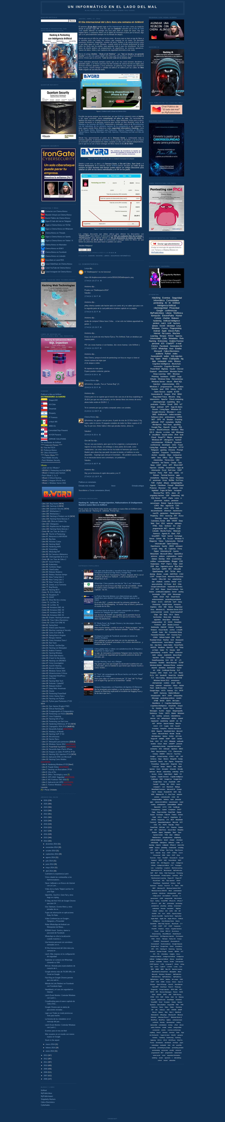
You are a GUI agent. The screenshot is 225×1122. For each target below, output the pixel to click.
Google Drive (178, 779)
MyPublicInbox (46, 1093)
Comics (164, 328)
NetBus (168, 979)
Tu (172, 885)
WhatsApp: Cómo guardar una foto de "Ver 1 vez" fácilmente (117, 583)
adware (175, 488)
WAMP (180, 1009)
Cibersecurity (177, 751)
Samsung (163, 693)
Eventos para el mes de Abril (56, 1031)
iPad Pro (180, 1040)
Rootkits (161, 663)
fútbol (179, 683)
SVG (157, 997)
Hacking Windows (55, 653)
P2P (178, 534)
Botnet (163, 503)
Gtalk (154, 817)
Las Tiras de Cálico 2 (58, 559)
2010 (46, 1065)
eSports (158, 845)
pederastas (170, 903)
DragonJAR (52, 400)
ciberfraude (154, 842)
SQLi (161, 526)
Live (163, 787)
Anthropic (167, 749)
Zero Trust (171, 794)
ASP (153, 723)
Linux (178, 326)
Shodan (170, 419)
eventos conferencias (174, 1030)
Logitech (162, 966)
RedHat (166, 640)
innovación (158, 366)
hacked (178, 440)
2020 (46, 821)
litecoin (159, 771)
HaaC (165, 673)
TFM (166, 835)
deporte (154, 668)
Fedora (174, 814)
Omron (174, 982)
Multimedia (155, 627)
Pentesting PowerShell (57, 693)
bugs (179, 376)
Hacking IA (54, 506)
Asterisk (158, 852)
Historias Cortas (55, 542)
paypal (180, 718)
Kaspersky (161, 819)
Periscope (178, 987)
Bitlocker (178, 723)
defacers (171, 842)
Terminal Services (167, 475)
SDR (175, 792)
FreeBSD (156, 941)
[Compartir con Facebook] (87, 250)
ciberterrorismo (157, 642)
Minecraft (154, 974)
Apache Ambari (176, 913)
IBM (168, 521)
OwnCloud (163, 987)
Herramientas (177, 379)
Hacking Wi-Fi (54, 590)
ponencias (165, 1050)
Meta (165, 615)
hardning (178, 1037)
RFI (157, 675)
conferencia (155, 445)
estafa (170, 1027)
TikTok (172, 571)
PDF (165, 473)
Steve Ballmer (161, 1004)
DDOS (170, 622)
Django (179, 812)
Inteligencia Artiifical (163, 865)
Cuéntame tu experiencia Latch (56, 874)
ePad (176, 1025)
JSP (181, 756)
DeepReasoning (158, 660)
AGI (166, 911)
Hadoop (170, 691)
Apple (164, 331)
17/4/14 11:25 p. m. (93, 348)
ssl (182, 473)
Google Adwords (177, 944)
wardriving (164, 721)
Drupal (180, 706)
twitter (166, 356)
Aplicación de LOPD (55, 782)
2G (177, 721)
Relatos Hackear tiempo (58, 575)
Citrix (174, 445)
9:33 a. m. (112, 252)
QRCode (162, 827)
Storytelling (53, 549)
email (173, 683)
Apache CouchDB (157, 916)
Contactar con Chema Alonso (56, 211)
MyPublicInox (177, 976)
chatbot (159, 483)
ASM (158, 670)
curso (177, 498)
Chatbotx (161, 928)
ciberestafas (158, 460)
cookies (166, 683)
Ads (151, 645)
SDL (163, 880)
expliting (152, 1032)
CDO (177, 506)
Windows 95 (160, 794)
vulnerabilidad (171, 804)
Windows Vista (164, 379)
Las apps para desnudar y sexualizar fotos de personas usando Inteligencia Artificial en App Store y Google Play (118, 572)
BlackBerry (156, 703)
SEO (161, 516)
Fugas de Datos (166, 490)
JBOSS (153, 819)
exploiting (171, 402)
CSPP (152, 576)
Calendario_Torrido (158, 521)
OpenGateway (157, 571)
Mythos (165, 736)
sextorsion (179, 652)
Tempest (154, 630)
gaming (163, 450)
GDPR (164, 569)
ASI (159, 913)
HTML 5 (171, 756)
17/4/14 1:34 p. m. (93, 296)
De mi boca (175, 931)
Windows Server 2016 (57, 483)
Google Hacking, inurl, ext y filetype (108, 662)
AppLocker (178, 916)
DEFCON (167, 602)
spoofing (177, 424)
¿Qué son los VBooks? (51, 468)
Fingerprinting (175, 328)
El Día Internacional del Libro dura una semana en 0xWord (111, 22)
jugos (181, 1042)
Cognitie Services (176, 928)
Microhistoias (167, 870)
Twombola (179, 1007)
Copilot (166, 726)
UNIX (156, 741)
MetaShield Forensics (158, 789)
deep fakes (166, 620)
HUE (165, 860)
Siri (174, 526)
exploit (169, 392)
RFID (178, 637)
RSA (168, 559)
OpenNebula (178, 984)
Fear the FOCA (49, 448)
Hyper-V (166, 817)
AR (179, 911)
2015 (46, 838)
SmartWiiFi (154, 1002)
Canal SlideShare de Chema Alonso (58, 264)
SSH (181, 564)
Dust (158, 523)
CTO (170, 751)
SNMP (168, 738)
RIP (157, 992)
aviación (179, 794)
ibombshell (171, 668)
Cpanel (164, 809)
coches (172, 630)
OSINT (51, 597)
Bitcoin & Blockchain (57, 668)
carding (159, 716)
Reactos (174, 827)
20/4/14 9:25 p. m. (93, 387)
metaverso (177, 455)
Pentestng (180, 873)
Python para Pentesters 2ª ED (60, 701)
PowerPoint (153, 827)
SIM (165, 607)
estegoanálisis (157, 622)
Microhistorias (54, 737)
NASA (162, 979)
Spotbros (152, 1004)
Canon (181, 852)
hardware (164, 376)
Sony (180, 764)
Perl (166, 761)
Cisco (170, 688)
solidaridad (155, 908)
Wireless (174, 430)
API (175, 516)
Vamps (163, 766)
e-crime (167, 432)
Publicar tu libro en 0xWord (51, 394)
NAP (151, 873)
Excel (164, 470)
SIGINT (159, 994)
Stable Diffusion (174, 693)
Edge (156, 615)
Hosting (162, 784)
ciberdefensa (175, 716)
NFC (170, 569)
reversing (168, 516)
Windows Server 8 (176, 1017)
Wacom (154, 1012)
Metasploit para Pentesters (106, 130)
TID (169, 488)
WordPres (162, 1020)
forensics (156, 534)
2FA (177, 384)
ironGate (175, 1042)
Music (181, 673)
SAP (151, 830)
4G (154, 670)
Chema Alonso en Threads (55, 233)
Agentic (153, 485)
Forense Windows (54, 785)
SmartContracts (163, 430)
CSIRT (160, 926)
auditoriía (155, 1022)
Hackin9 (155, 784)
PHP (162, 422)
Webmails (177, 531)
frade (177, 1032)
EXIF (173, 855)
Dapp (153, 812)
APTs (181, 771)
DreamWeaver (166, 933)
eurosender (156, 1030)
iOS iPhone (172, 1040)
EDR (171, 726)
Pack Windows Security (51, 460)
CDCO (155, 726)
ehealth (154, 632)
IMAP (179, 860)
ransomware (154, 503)
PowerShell (155, 369)
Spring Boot (53, 625)
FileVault (164, 939)
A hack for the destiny (57, 658)
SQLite (170, 607)
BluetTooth (175, 923)
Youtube (154, 389)
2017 (46, 831)
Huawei (170, 951)
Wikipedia (172, 741)
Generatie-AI (173, 858)
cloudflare (156, 435)
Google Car (168, 779)
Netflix (155, 597)
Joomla (176, 551)
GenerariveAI (165, 941)
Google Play (156, 427)
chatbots (159, 582)
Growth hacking (162, 756)
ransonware (177, 906)
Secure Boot (172, 830)
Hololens (152, 951)
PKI (176, 647)
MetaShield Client (169, 731)
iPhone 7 (180, 900)
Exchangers (179, 936)
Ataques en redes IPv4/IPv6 (59, 752)
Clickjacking (170, 658)
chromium (179, 840)
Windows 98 (172, 1015)
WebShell (178, 1012)
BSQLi (154, 602)
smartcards (172, 847)
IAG (177, 756)
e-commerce (176, 559)
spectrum (167, 1057)
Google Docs (155, 946)
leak (181, 435)
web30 (172, 721)
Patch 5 (170, 987)
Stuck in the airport (52, 1040)
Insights (172, 954)
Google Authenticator (158, 587)
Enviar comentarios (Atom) (100, 490)
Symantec (153, 885)
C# (181, 774)
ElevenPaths (168, 316)
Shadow (154, 832)
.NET (153, 419)
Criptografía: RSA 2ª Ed (58, 726)
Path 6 (154, 792)
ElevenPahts (178, 645)
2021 (46, 817)
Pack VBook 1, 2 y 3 (50, 475)
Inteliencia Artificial (155, 956)
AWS (154, 655)
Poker (177, 825)
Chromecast (156, 855)
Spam (158, 359)
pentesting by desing (158, 746)
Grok (165, 782)
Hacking (99, 255)
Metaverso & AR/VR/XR (58, 536)
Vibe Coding (160, 678)
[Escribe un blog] (82, 250)
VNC (181, 885)
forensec (171, 1032)
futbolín (173, 1035)
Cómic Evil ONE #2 (57, 623)
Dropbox (153, 673)
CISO (181, 574)
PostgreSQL (179, 761)
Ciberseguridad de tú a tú (58, 557)
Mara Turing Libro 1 (56, 582)
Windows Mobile (156, 665)
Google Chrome (158, 412)
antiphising (177, 837)
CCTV (164, 807)
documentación (156, 511)
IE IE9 (176, 392)
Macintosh (170, 787)
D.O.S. (160, 602)
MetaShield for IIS (156, 870)
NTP (181, 822)
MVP (164, 625)
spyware (178, 642)
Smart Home (175, 597)
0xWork (155, 911)
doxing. (170, 1025)
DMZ (178, 658)
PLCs (152, 675)
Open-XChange (161, 984)
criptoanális (153, 1025)
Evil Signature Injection (167, 936)
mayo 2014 (50, 868)
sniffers (153, 561)
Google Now (164, 946)
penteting (164, 847)
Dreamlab (51, 409)
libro (178, 402)
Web (166, 1012)
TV (167, 650)
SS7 (155, 830)
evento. (163, 1030)
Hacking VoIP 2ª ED (56, 734)
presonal (178, 1050)
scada (166, 574)
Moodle (172, 733)
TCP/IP (181, 663)
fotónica (166, 799)
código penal (157, 895)
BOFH (168, 701)
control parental (156, 612)
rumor (163, 1055)
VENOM (173, 1009)
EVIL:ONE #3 (55, 592)
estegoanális (168, 898)
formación (155, 316)
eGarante (173, 769)
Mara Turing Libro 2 (56, 580)
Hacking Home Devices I (59, 529)
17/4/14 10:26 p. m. (93, 327)
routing (153, 804)
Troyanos (165, 452)
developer (166, 445)
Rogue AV (171, 878)
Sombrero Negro (55, 567)
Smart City (172, 675)
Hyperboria (174, 817)
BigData (164, 369)
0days (175, 685)
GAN (169, 594)
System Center (158, 835)
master (179, 668)
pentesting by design (164, 1047)
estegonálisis (177, 1027)
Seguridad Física (160, 397)
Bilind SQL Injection (164, 923)
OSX (155, 825)
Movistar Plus (159, 493)
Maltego (177, 787)
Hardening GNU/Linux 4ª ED (59, 724)
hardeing (162, 1037)
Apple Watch (168, 774)
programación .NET (160, 528)
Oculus (168, 982)
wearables (170, 908)
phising (170, 906)
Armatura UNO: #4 (57, 607)
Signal (160, 832)
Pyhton (160, 792)
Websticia (176, 617)
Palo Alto (171, 825)
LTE (167, 819)
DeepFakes (178, 387)
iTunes (152, 1042)
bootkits (153, 743)
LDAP (159, 465)
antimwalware (178, 890)
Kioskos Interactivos (174, 728)
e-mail (178, 343)
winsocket (172, 1060)
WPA (152, 794)
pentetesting (156, 1050)
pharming (163, 906)
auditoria (154, 893)
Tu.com (170, 539)
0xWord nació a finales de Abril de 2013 (114, 111)
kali (173, 432)
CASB (154, 926)
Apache (164, 399)
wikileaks (178, 523)
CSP (165, 926)
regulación (155, 721)
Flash (159, 858)
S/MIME (161, 738)
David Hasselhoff (176, 612)
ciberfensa (162, 893)
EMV (161, 779)
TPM (181, 1004)
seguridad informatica (173, 1055)
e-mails (154, 549)
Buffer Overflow (161, 688)
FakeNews (162, 485)
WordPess (154, 1020)
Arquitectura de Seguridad (59, 526)
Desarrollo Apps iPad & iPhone (60, 749)
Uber (171, 835)
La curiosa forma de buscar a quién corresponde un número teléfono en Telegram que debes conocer (117, 611)
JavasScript (179, 959)
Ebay (178, 855)
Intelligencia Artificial (162, 959)
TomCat (160, 885)
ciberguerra (168, 440)
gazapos (180, 1035)
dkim (179, 571)
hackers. (155, 1037)
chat (179, 526)
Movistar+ (162, 488)
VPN (172, 508)
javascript (178, 437)
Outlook (171, 627)
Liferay (176, 964)
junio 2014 (50, 864)
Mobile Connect (173, 625)
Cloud (153, 437)
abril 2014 (50, 871)
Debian (154, 559)
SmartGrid (179, 999)
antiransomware (158, 599)
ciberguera (163, 842)
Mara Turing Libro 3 (56, 577)
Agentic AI (166, 534)
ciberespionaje (159, 402)
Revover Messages (165, 992)
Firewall (170, 485)
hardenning (170, 1037)
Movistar (176, 374)
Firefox (163, 404)
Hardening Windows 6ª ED (58, 764)
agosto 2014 (50, 857)
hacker (170, 536)
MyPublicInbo (177, 974)
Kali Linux (172, 470)
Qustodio (175, 875)
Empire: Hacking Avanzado (59, 618)
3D (165, 622)
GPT (167, 407)
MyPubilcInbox (156, 736)
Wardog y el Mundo (56, 732)
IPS (158, 863)
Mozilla (178, 733)
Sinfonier (168, 526)
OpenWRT (155, 987)
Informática (164, 954)
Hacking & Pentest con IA (59, 516)
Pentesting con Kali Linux (58, 721)
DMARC (162, 754)
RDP (157, 589)
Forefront (157, 625)
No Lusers (166, 333)
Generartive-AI (175, 941)
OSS (157, 982)
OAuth (162, 597)
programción (169, 1052)
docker (154, 455)
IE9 (161, 615)
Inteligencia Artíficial (169, 956)
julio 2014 (49, 861)
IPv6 (174, 394)
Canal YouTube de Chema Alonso (58, 268)
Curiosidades (172, 300)
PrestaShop (155, 764)
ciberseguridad (161, 308)
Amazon (163, 447)
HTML (155, 526)
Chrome (171, 450)
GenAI (162, 326)
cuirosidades (162, 1025)
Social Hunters (54, 562)
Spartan (179, 1002)
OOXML (161, 468)
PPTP (181, 691)
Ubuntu (159, 432)
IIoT (182, 951)
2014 (46, 841)
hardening (157, 321)
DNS (176, 404)
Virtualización (155, 696)
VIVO (165, 741)
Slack (174, 832)
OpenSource (155, 546)
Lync (180, 966)
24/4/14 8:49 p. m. (93, 464)
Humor (179, 316)
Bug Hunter (54, 504)
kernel (174, 592)
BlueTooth (173, 447)
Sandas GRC (165, 764)
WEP (153, 888)
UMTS (167, 713)
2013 (46, 1055)
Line (152, 868)
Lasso (178, 784)
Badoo (178, 921)
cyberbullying (155, 652)
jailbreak (155, 422)
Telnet (161, 1007)
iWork (165, 743)
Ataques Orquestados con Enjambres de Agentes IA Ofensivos (118, 687)
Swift (178, 883)
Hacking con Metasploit (58, 648)
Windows (156, 328)
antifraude (180, 741)
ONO (181, 979)
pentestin (179, 743)
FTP (168, 635)
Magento (159, 731)
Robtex (180, 827)
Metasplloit (173, 971)
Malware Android (55, 686)
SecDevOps (157, 617)
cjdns (179, 893)
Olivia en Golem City (59, 521)
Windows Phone (169, 665)
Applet (176, 774)
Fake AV (167, 814)
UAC (178, 460)
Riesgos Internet (55, 638)
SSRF (173, 738)
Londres (169, 966)
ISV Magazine (165, 863)
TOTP (164, 498)
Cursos (157, 318)
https (169, 455)
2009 (46, 1069)
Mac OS (167, 969)
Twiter (166, 1007)
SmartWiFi (156, 536)
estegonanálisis (157, 799)
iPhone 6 (173, 845)
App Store (158, 645)
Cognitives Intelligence (159, 706)
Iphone (155, 326)
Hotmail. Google (162, 951)
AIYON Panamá (54, 435)
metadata (170, 422)
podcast (160, 407)
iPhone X (154, 903)
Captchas (172, 549)
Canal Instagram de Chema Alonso (58, 272)
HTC (157, 949)
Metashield (154, 554)
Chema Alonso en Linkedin (55, 256)
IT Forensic (52, 417)
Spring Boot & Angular (57, 635)
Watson (160, 1012)
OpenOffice (178, 554)
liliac (164, 903)
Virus (152, 609)
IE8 (168, 784)
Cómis (162, 931)
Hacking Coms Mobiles (57, 759)
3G (166, 549)
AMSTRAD (174, 574)
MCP (172, 819)
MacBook (161, 647)
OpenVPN (153, 761)
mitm (170, 361)
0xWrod (161, 911)
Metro (179, 971)
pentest (156, 323)
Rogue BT (179, 878)
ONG (160, 607)
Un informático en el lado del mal (112, 7)
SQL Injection (176, 356)
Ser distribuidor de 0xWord (51, 442)
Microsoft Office (166, 554)
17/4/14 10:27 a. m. (93, 281)
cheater (172, 840)
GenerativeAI (156, 356)
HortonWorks (172, 860)
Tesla (151, 741)
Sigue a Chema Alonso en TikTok (57, 225)
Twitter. (172, 1007)
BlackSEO (174, 518)
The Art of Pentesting (57, 534)
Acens (160, 774)
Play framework (155, 875)
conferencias (171, 310)
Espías (152, 814)
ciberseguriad (170, 1022)
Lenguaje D (169, 964)
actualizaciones (167, 837)
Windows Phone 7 (163, 1017)
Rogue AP (154, 738)
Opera (177, 615)
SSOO (178, 880)
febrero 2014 (51, 1048)
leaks (161, 632)
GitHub (158, 539)
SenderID (163, 675)
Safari (162, 650)
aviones (156, 797)
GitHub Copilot (164, 637)
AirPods (159, 723)
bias (157, 566)
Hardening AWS (55, 547)
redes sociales (175, 414)
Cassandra (177, 926)
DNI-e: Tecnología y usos (57, 775)
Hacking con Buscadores (57, 769)
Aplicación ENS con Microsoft (60, 757)
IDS (171, 660)
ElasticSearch (177, 933)
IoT (181, 404)
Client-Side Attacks (56, 656)
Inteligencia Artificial (166, 305)
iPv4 (176, 435)
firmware (164, 1032)
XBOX (171, 546)
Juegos (167, 394)
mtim (169, 1045)
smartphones (161, 804)
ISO (154, 954)
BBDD (181, 749)
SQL (179, 792)
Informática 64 (165, 551)
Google (159, 310)
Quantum (178, 442)
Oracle (174, 427)
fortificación (162, 414)
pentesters (164, 513)
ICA (176, 691)
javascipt (178, 799)
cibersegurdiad (171, 893)
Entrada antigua (138, 486)
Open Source (159, 392)
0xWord (44, 1090)
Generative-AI (176, 346)
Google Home (167, 604)
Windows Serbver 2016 (174, 888)
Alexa (166, 518)
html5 (171, 652)
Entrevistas (162, 341)
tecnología (156, 594)
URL (156, 1009)
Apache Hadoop (169, 723)
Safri (172, 997)
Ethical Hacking (55, 478)
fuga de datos (176, 407)
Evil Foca (179, 480)
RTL (168, 827)
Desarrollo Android (56, 729)
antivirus (154, 556)
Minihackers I (55, 514)
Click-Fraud (178, 688)
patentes (159, 685)
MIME (157, 969)
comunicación (165, 797)
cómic (166, 508)
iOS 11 (160, 1040)
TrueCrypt (155, 766)
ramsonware (178, 1052)
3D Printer (167, 584)
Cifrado (153, 379)
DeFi (174, 602)
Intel (173, 637)
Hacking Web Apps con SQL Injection (104, 132)
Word (170, 890)
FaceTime (177, 754)
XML (174, 766)
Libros (107, 255)
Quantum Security (57, 509)
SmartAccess (161, 999)
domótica (162, 668)
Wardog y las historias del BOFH (91, 124)
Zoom (158, 769)
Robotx (175, 992)
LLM (169, 323)
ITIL (158, 954)
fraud (152, 900)
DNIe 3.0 (169, 754)
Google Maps (154, 691)
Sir (176, 997)
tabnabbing (177, 1057)
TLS (152, 678)
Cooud (156, 931)
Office (165, 458)
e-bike (178, 842)
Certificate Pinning (168, 670)
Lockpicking (158, 868)
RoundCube (156, 880)
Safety (167, 997)
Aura (171, 348)
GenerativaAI (155, 944)
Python (168, 353)
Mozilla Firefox (165, 531)
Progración (154, 989)
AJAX (171, 911)
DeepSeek (158, 508)
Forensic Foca (176, 635)
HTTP (181, 447)
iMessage (155, 698)
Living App (154, 447)
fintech (159, 1032)
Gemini (155, 409)
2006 (46, 1079)
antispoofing (178, 696)
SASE (181, 992)
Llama (172, 478)
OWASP (163, 627)
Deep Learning (159, 374)
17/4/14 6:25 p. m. (93, 312)
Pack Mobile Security (50, 458)
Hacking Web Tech (56, 681)
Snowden (167, 1002)
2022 (46, 814)
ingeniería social (167, 566)
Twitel (163, 536)
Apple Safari (168, 645)
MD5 (152, 969)
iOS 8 (165, 1040)
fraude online (167, 435)
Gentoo (180, 814)
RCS (181, 875)
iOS (162, 343)
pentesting (158, 303)
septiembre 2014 (52, 854)
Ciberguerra (54, 524)
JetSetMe (159, 961)
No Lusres (175, 979)
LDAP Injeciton (154, 964)
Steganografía (178, 711)
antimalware (170, 417)
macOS (155, 513)
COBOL (174, 852)
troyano (172, 528)
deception (165, 769)
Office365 (177, 569)
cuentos (167, 582)
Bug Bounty (53, 587)
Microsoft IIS (171, 789)
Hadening (171, 949)
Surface (173, 883)
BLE (174, 584)
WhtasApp (163, 1015)
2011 (46, 1062)
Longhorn (167, 868)
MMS (162, 969)
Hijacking (164, 478)
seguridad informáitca (174, 746)
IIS (164, 419)
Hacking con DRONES (57, 661)
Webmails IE (154, 1015)
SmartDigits (170, 999)
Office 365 (162, 579)
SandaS (179, 738)
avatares (180, 665)
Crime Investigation (56, 663)
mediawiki (163, 1045)
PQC (167, 597)
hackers (176, 323)
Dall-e (168, 855)
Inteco (178, 954)
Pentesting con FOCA (57, 714)
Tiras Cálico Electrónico (59, 620)
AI (166, 303)
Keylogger (178, 865)
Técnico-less (169, 460)
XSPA (170, 696)
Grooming (155, 728)
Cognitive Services (172, 366)
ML (164, 539)
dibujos (166, 483)
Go (153, 708)
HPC (152, 949)
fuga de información (175, 503)
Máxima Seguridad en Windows (130, 130)
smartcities (167, 685)
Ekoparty (51, 413)
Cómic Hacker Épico (56, 696)
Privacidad (174, 308)
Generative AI (156, 394)
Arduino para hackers (57, 473)
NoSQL (171, 736)
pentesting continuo (167, 698)
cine (181, 488)
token (165, 465)
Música (177, 361)
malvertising (167, 771)
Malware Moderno (55, 572)
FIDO (153, 939)
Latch (163, 323)
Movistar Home (176, 371)
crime (173, 797)
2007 (46, 1076)
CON (180, 389)
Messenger (177, 594)
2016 (46, 834)
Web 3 (171, 1012)
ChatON (154, 928)
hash (172, 799)
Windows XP (157, 440)
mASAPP (172, 743)
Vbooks (172, 650)
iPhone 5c (172, 900)
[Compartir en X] (84, 250)
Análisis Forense (55, 651)
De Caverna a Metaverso (58, 554)
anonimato (157, 480)
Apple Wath (154, 918)
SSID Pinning (177, 994)
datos (174, 493)
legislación (170, 506)
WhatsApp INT (54, 552)
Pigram (171, 761)
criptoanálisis (171, 556)
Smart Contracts (172, 589)
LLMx (162, 964)
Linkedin (155, 531)
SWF (161, 997)
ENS (181, 561)
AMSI (156, 850)
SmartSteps (156, 883)
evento (166, 612)
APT (170, 465)
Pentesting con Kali (58, 470)
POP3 (165, 825)
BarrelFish (153, 923)
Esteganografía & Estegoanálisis (61, 711)
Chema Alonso (90, 380)
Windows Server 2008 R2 (159, 890)
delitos (174, 718)
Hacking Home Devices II (59, 519)
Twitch (177, 885)
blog (178, 397)
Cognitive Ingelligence (173, 703)
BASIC (162, 701)
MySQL (178, 422)
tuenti (180, 556)
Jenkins (152, 961)
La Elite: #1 (54, 602)
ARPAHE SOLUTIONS (56, 439)
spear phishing (157, 584)
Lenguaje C (156, 787)
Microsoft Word (163, 733)
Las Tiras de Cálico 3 (58, 531)
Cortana (155, 754)
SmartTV (161, 437)
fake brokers (178, 898)
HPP (178, 782)
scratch (178, 698)
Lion (175, 673)
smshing (180, 847)
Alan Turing (169, 850)
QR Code (179, 736)
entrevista (175, 620)
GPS (159, 419)
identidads (168, 1042)
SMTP (156, 693)
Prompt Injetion (166, 875)
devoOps (175, 895)
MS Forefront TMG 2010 (57, 780)
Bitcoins (172, 397)
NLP (156, 873)
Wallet (173, 713)
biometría (155, 463)
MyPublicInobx (177, 870)
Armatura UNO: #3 (57, 610)
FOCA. (158, 939)
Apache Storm (168, 916)
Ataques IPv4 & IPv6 (57, 481)
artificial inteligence (156, 840)
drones (159, 574)
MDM (153, 731)
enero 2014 (50, 1051)
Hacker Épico (54, 739)
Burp (163, 852)
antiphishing (177, 579)
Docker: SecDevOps (56, 645)
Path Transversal (170, 873)
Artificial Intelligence (171, 321)
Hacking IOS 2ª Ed (56, 719)
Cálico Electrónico (50, 453)
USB (152, 566)
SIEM (153, 994)
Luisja (87, 268)
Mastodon (153, 663)
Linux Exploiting (55, 716)
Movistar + (171, 412)
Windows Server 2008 (174, 678)
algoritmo (157, 620)
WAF (178, 650)
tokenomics (154, 399)
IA (170, 303)
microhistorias (157, 442)
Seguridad (178, 607)
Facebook (164, 346)
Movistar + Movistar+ (165, 974)
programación (166, 387)
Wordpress (156, 424)
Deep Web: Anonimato (57, 688)
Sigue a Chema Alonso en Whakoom (59, 229)
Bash (153, 751)
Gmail (169, 404)
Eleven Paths (174, 331)
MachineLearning (177, 868)
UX (161, 741)
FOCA (171, 336)
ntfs (173, 1045)
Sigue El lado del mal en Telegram (58, 221)
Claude (173, 463)
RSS (163, 523)
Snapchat (174, 764)
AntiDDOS (167, 655)
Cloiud (167, 928)
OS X (171, 615)
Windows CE (161, 888)
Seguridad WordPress (57, 676)
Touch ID (167, 885)
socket (161, 1057)
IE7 (176, 660)
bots (170, 473)
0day (161, 549)
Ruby (175, 564)
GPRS (179, 417)
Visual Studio (163, 630)
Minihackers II (55, 511)
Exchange (160, 814)
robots (176, 473)
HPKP (160, 860)
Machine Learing (177, 969)
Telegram (155, 450)
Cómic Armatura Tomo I (58, 640)
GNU (160, 673)
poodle (172, 1050)
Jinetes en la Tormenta (57, 585)
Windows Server (158, 381)
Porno (172, 708)
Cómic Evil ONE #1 (56, 633)
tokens (173, 389)
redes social (156, 1055)
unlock (160, 1060)
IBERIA (177, 951)
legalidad (155, 490)
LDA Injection (179, 961)
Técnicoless (175, 452)
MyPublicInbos (156, 976)
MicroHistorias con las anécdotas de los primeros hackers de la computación (111, 125)
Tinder (161, 713)
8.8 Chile (51, 404)
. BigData (178, 908)
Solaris (174, 1002)
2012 (46, 1059)
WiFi (169, 374)
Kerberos (153, 759)
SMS (154, 414)
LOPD (156, 506)
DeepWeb (177, 622)
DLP (178, 670)
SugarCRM (170, 1004)
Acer (163, 913)
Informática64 (160, 544)
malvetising (155, 1045)
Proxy (160, 473)
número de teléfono (161, 802)
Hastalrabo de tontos (175, 587)
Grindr (171, 946)
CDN (169, 807)
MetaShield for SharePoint (160, 971)
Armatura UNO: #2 (57, 612)
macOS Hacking (55, 666)
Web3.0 (169, 766)
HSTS (163, 691)
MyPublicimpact (47, 1096)
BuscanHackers (161, 751)
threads (163, 908)
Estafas (178, 348)
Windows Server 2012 (57, 744)
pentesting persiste (177, 1047)
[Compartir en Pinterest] (89, 250)
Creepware (171, 809)
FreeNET (165, 858)
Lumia (175, 966)
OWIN (162, 982)
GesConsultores (165, 944)
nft (179, 493)
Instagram (178, 490)
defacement (165, 718)
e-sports (165, 652)
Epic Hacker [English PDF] (59, 706)
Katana (166, 961)
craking (178, 1022)
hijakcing (153, 1040)
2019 (46, 824)
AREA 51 (51, 426)
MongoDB (173, 759)
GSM (178, 528)
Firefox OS (172, 939)
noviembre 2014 (52, 847)
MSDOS (153, 647)
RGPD (152, 992)
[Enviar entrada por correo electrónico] (117, 252)
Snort (160, 1002)
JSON (172, 784)
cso (158, 718)
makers (167, 501)
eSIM (161, 898)
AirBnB (180, 804)
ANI (176, 911)
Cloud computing (176, 399)
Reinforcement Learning (158, 878)
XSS (167, 389)
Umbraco (162, 1009)
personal (155, 343)
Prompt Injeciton (164, 989)
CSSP (170, 926)
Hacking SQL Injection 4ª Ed (60, 754)
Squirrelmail (165, 883)
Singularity (167, 832)
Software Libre (157, 417)
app (153, 582)
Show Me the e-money (57, 600)
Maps (160, 759)
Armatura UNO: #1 (57, 615)
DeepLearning (175, 513)
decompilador (166, 895)
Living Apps (164, 409)
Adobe (160, 655)
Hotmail (180, 541)
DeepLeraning (156, 933)
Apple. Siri (163, 918)
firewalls (180, 769)
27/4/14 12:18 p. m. (93, 476)
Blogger (174, 561)
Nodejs (180, 759)
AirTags (162, 850)
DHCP (179, 809)
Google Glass (157, 782)
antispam (179, 546)
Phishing (155, 376)
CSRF (164, 594)
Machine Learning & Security (60, 630)
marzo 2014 (50, 1044)
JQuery (172, 959)
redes (175, 353)
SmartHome (170, 468)
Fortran (179, 939)
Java (159, 458)
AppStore (174, 749)
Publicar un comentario (87, 482)
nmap (152, 685)
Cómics (154, 346)
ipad (161, 389)
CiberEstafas (54, 569)
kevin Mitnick (168, 642)
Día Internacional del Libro (119, 27)
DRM (163, 855)
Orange (179, 789)
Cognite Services (163, 776)
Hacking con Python (56, 699)
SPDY (165, 994)
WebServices (156, 837)
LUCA (154, 348)
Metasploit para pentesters (62, 742)
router (181, 802)
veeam (166, 1060)
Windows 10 (176, 409)
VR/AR (174, 521)
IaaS (172, 863)
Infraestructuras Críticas (58, 673)
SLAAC (161, 711)
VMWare (177, 835)
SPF (166, 571)
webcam (170, 523)
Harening (179, 949)
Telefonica (153, 713)
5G (181, 721)
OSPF (152, 982)
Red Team (53, 643)
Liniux (156, 966)
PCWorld (168, 442)
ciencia (152, 718)
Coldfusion (154, 779)
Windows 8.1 (160, 609)
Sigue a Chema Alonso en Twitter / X (59, 241)
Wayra (169, 437)
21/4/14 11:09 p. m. (93, 411)
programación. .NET (157, 1052)
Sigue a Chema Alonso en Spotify (58, 237)
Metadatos (173, 338)
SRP (170, 994)
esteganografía (176, 483)
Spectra (178, 336)
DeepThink (171, 812)
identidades (159, 1042)
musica (157, 847)
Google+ (152, 756)
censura (166, 716)
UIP (152, 1009)
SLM (172, 640)
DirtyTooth (156, 569)
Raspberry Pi (54, 595)
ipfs (160, 903)
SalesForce (162, 830)
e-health (179, 630)
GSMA (155, 637)
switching (175, 771)
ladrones (152, 771)
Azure (164, 480)
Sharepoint (179, 640)
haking (157, 900)
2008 (46, 1072)
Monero (166, 759)
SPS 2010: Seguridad (56, 777)
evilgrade (165, 845)
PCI (160, 825)
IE (180, 817)
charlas (166, 318)
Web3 (164, 359)
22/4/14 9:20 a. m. (93, 435)
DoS (167, 660)
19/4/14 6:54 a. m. (93, 375)
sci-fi (179, 582)
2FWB (156, 701)
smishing (154, 1057)
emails (164, 1027)
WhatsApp (163, 348)
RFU (180, 989)
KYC (172, 865)
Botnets (156, 475)
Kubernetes (53, 564)
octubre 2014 (51, 851)
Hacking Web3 (54, 544)
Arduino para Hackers (57, 628)
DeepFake (172, 706)
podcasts (154, 404)
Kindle (172, 961)
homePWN (164, 900)
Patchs (160, 761)
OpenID (170, 984)
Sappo (168, 711)
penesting (153, 1047)
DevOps (162, 559)
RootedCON (168, 792)
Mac (162, 506)
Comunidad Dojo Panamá (57, 430)
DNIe (180, 584)
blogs (153, 407)
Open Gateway (172, 544)
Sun (169, 579)
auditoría (159, 353)
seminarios (153, 749)
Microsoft (158, 351)
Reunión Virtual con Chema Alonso (58, 215)
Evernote (153, 858)
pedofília (179, 1045)
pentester (174, 501)
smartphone (154, 478)
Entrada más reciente (87, 486)
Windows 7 (154, 387)
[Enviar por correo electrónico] (80, 250)
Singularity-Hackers (48, 1099)
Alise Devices (179, 850)
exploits (162, 455)
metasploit (162, 361)
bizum (166, 840)
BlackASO (157, 807)
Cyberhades (45, 1105)
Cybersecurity (170, 541)
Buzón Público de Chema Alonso (57, 218)
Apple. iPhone (172, 918)
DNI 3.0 (168, 931)
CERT (168, 852)
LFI (180, 660)
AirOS (168, 913)
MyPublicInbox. (166, 976)
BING (179, 394)
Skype (163, 589)
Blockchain (176, 364)
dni (178, 797)
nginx (151, 802)
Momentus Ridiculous (175, 576)
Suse (179, 832)
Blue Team (179, 566)
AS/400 (154, 913)
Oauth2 (154, 579)
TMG (177, 1004)
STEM (152, 997)
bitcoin (169, 381)
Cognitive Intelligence (161, 364)
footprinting (175, 495)
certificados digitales (163, 592)
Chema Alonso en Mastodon (56, 245)
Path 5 (169, 564)
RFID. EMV (174, 989)
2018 (46, 827)
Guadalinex (178, 946)
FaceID (177, 726)
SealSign (179, 627)
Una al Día (52, 772)
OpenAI (166, 427)
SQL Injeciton (170, 880)
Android (156, 331)
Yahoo (161, 541)
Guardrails (172, 782)
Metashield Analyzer (164, 822)
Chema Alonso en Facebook (56, 252)
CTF (161, 726)
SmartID (180, 675)
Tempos (163, 336)
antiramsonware (177, 1020)
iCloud (160, 743)
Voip (177, 508)
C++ (181, 923)
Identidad (171, 326)
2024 (46, 807)
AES (160, 749)
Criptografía (174, 359)
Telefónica (178, 313)
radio (153, 457)
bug (152, 359)
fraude (172, 369)
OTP (152, 589)
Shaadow (180, 830)
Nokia (161, 873)
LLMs (164, 338)
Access (154, 774)
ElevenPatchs (154, 936)
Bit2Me (171, 480)
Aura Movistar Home (168, 921)
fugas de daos (165, 1035)
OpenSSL (170, 647)
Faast (180, 445)
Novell (165, 708)
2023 (46, 811)
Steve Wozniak (171, 663)
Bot (166, 632)
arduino (162, 556)
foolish (174, 582)
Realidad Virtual (155, 640)
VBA (168, 1009)
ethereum (167, 511)
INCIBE (153, 863)
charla (170, 498)
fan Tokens (165, 463)
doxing (152, 574)
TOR (153, 483)
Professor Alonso (50, 450)
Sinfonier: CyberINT (56, 683)
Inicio (113, 486)
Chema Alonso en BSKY (54, 248)
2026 (46, 800)
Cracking (178, 419)
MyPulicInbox (154, 979)
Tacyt (171, 458)
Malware (175, 318)
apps (178, 475)
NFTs (168, 493)
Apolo (152, 852)
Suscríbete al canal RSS (54, 260)
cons (179, 412)
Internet (157, 333)
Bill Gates (176, 701)
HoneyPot (163, 728)
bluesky (162, 1022)
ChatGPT (170, 343)
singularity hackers (157, 495)
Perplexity (154, 516)
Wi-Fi (164, 696)
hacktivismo (177, 511)
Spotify (164, 546)
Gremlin (158, 708)
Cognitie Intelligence (176, 776)
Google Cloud (161, 576)
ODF (167, 495)
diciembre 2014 (52, 844)
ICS (170, 673)
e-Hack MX (52, 422)
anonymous (175, 680)
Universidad (155, 338)
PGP (163, 564)
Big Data (52, 539)
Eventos (166, 298)
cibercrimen (163, 371)
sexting (180, 592)
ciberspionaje (157, 683)
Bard (173, 534)
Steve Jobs (167, 617)
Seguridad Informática (121, 255)
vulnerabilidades (164, 561)
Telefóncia (154, 1007)
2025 (46, 804)
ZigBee (169, 1020)
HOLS (160, 817)
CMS (162, 658)
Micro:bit (175, 822)
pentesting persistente (173, 599)
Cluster (51, 691)
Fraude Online (53, 767)
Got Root (52, 678)
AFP (151, 850)
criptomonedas (168, 384)
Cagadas (153, 776)
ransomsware (173, 802)
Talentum (178, 458)
